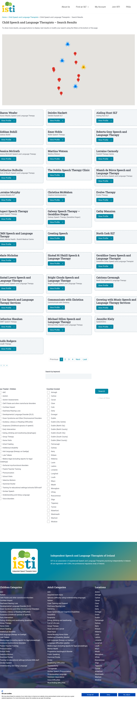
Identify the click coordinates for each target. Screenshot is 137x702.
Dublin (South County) (59, 437)
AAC (1, 592)
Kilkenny (54, 459)
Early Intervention (6, 618)
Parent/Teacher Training (9, 646)
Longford (54, 474)
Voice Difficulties (53, 680)
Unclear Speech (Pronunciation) (59, 671)
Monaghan (55, 488)
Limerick (54, 470)
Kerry (53, 451)
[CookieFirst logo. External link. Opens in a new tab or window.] (2, 691)
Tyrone (53, 507)
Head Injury (51, 632)
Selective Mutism (6, 654)
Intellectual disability (8, 632)
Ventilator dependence (55, 677)
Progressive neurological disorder (59, 651)
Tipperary (54, 503)
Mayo (53, 481)
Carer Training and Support (57, 603)
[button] (87, 6)
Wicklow (54, 522)
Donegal (54, 414)
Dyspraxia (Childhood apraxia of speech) (15, 615)
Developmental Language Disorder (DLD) (15, 606)
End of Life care (53, 623)
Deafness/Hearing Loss (9, 603)
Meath (53, 485)
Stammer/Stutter (6, 657)
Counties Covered (53, 389)
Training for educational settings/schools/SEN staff (19, 660)
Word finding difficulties (56, 683)
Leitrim (53, 466)
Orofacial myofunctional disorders (13, 643)
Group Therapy (5, 623)
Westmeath (55, 514)
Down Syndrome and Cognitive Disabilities (63, 612)
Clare (53, 403)
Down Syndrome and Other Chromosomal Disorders (19, 609)
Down (97, 615)
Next (78, 359)
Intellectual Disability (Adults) (58, 637)
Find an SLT (81, 7)
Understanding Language (56, 674)
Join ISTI (116, 7)
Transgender (52, 669)
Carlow (53, 396)
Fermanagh (55, 444)
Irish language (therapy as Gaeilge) (13, 634)
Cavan (53, 400)
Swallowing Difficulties (56, 663)
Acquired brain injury (55, 595)
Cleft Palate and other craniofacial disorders (16, 598)
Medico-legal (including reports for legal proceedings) (20, 640)
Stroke (49, 660)
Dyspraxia (51, 618)
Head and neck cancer (55, 629)
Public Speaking (53, 654)
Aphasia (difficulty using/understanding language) (66, 598)
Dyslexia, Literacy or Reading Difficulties (15, 612)
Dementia (51, 609)
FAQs (128, 7)
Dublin (53, 418)
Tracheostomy (52, 666)
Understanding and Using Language (13, 666)
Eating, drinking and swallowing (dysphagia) (17, 620)
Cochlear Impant (6, 600)
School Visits (5, 651)
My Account (100, 7)
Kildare (53, 455)
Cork (52, 407)
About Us (66, 7)
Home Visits (4, 626)
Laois (53, 463)
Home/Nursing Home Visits (57, 634)
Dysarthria (51, 615)
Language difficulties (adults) (58, 643)
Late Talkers (4, 637)
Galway (54, 448)
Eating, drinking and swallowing (59, 620)
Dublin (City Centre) (58, 422)
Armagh (54, 392)
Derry (53, 411)
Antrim (97, 592)
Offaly (53, 492)
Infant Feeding (5, 629)
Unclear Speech (6, 663)
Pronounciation (6, 649)
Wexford (54, 518)
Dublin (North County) (59, 429)
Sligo (53, 499)
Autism (2, 595)
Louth (53, 477)
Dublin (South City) (58, 433)
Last (85, 359)
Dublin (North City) (58, 426)
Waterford (55, 511)
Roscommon (56, 496)
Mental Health (52, 649)
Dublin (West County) (59, 440)
